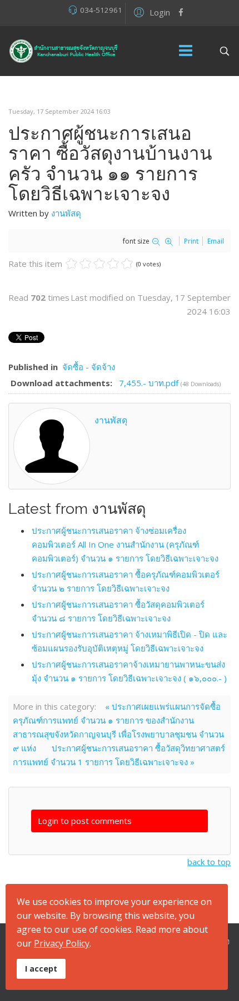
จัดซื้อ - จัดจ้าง (88, 366)
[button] (150, 12)
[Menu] (186, 51)
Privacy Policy (61, 943)
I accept (41, 968)
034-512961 (101, 10)
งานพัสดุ (66, 213)
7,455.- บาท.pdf (150, 382)
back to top (209, 861)
